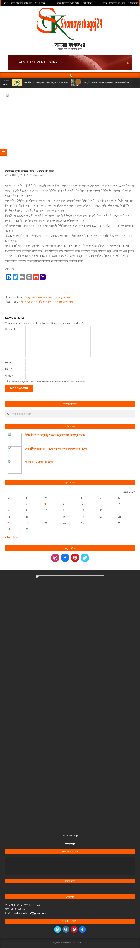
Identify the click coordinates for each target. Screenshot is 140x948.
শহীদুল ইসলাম (70, 843)
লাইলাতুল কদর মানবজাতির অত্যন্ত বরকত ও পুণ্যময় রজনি (47, 297)
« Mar (8, 537)
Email (8, 369)
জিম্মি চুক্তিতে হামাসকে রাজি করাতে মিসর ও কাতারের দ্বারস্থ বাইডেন (46, 301)
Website (9, 375)
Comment (10, 329)
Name (9, 362)
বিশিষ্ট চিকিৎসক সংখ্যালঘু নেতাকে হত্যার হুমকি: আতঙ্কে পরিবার (46, 82)
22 (8, 523)
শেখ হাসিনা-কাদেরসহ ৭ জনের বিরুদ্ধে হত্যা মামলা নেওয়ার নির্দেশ (106, 82)
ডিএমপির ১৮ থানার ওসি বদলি (39, 462)
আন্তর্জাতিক (38, 175)
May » (16, 537)
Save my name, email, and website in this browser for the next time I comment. (47, 381)
